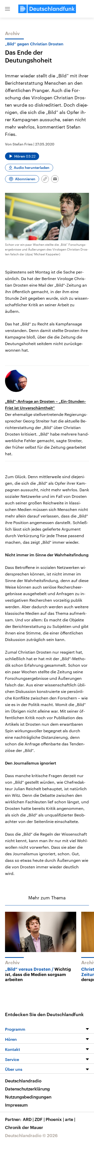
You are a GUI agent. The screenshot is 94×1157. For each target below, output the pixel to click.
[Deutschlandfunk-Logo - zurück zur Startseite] (47, 9)
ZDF (40, 1119)
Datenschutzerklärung (27, 1088)
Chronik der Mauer (24, 1127)
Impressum (16, 1104)
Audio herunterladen (31, 167)
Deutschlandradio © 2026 (31, 1135)
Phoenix (55, 1119)
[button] (7, 8)
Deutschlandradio (23, 1080)
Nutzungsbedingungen (28, 1096)
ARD (28, 1119)
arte (70, 1119)
